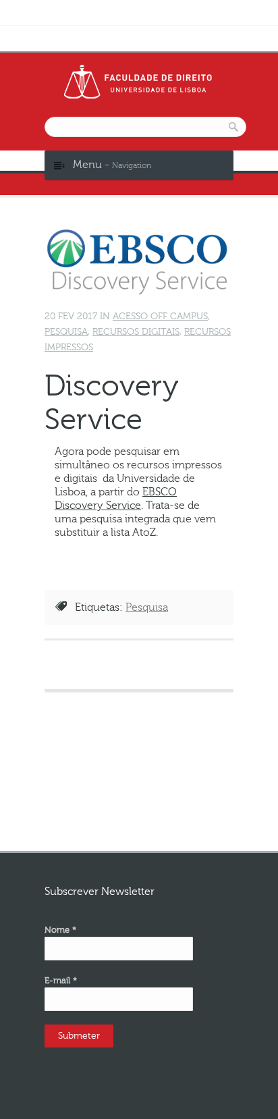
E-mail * (61, 980)
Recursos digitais (135, 332)
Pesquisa (66, 332)
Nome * (60, 930)
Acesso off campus (160, 316)
